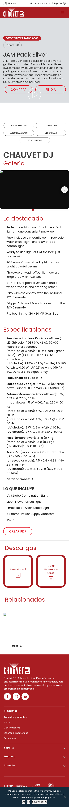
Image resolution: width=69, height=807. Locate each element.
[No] (65, 797)
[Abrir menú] (62, 12)
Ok (23, 801)
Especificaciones (19, 133)
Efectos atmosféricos (16, 733)
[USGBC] (51, 786)
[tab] (33, 210)
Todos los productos (15, 717)
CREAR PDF (17, 531)
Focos (7, 722)
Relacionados (35, 140)
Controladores (12, 727)
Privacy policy (39, 801)
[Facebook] (7, 696)
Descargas (51, 133)
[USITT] (8, 786)
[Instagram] (16, 696)
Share (10, 45)
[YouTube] (25, 696)
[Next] (64, 189)
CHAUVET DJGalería (19, 125)
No (28, 801)
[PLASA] (37, 786)
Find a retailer (50, 90)
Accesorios (10, 738)
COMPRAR (18, 89)
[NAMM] (22, 786)
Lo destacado (51, 125)
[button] (9, 3)
